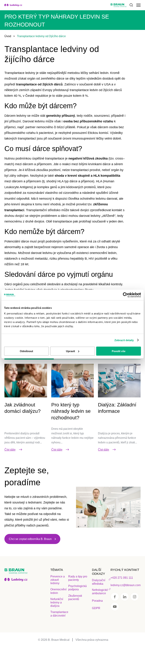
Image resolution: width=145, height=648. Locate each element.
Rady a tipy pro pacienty (77, 578)
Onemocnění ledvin (58, 591)
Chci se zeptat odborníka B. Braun (30, 538)
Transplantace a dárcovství (59, 614)
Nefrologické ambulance (100, 591)
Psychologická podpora (77, 588)
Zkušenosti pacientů (75, 597)
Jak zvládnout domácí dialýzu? (22, 408)
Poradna (97, 600)
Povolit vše (118, 350)
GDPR (96, 608)
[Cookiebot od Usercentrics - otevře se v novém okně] (125, 295)
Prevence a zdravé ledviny (57, 580)
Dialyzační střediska (98, 582)
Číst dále (10, 449)
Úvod (7, 36)
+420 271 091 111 (122, 577)
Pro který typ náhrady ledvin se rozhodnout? (71, 411)
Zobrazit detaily (124, 340)
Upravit (70, 350)
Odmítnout (26, 350)
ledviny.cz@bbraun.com (126, 585)
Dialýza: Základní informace (117, 408)
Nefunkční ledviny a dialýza (56, 602)
